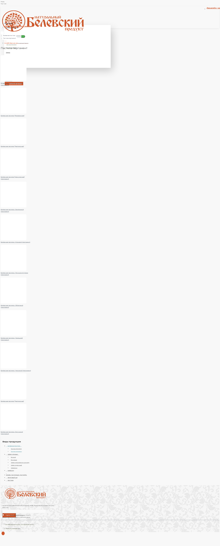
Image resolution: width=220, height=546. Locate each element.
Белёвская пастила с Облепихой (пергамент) (12, 306)
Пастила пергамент (9, 38)
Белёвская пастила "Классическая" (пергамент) (13, 178)
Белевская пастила (9, 35)
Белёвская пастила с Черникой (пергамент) (16, 370)
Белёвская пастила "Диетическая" (12, 146)
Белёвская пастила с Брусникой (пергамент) (12, 84)
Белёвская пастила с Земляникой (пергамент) (12, 210)
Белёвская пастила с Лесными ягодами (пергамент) (14, 274)
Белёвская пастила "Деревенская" (12, 116)
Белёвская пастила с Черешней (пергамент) (12, 339)
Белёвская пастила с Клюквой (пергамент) (15, 242)
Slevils (19, 528)
